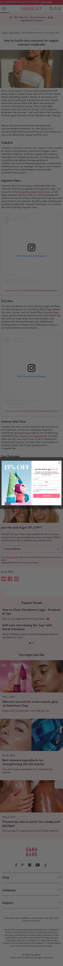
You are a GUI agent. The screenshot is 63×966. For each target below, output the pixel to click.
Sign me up (46, 496)
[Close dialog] (59, 462)
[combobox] (35, 485)
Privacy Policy (38, 489)
